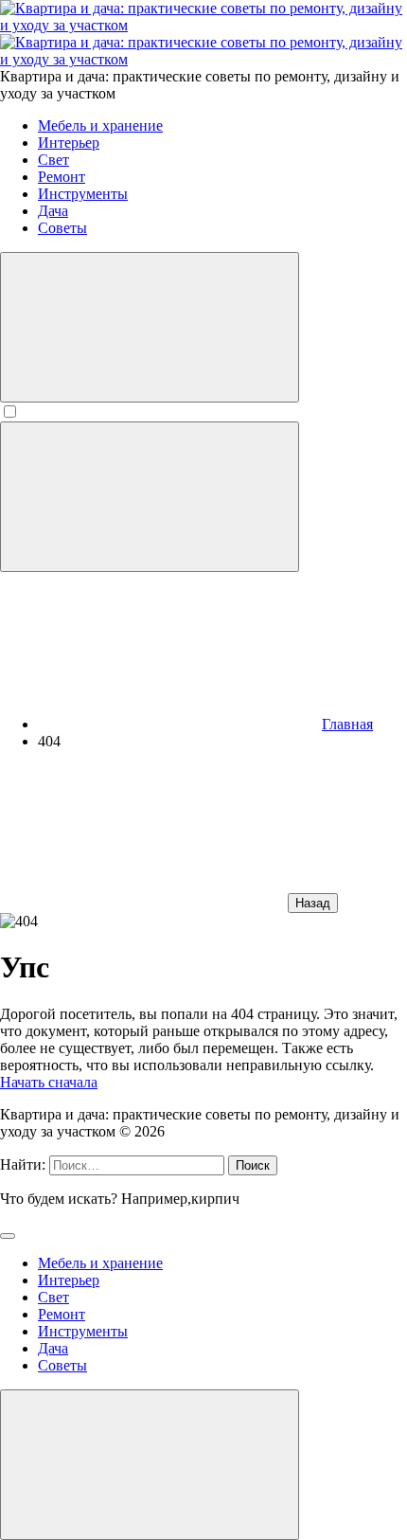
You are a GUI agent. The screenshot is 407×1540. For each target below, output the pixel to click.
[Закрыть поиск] (7, 1236)
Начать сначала (48, 1082)
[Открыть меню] (149, 496)
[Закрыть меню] (149, 1464)
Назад (312, 903)
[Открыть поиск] (149, 327)
